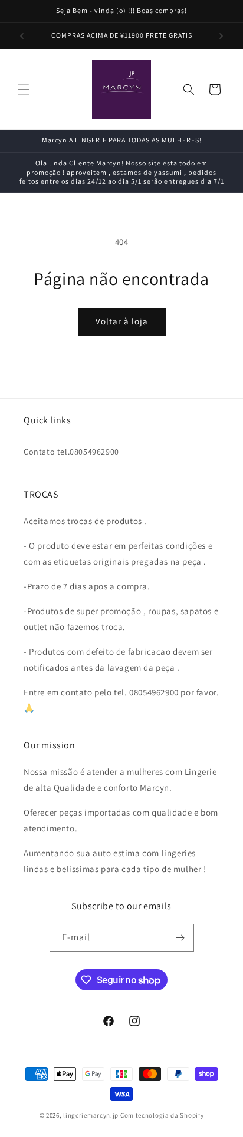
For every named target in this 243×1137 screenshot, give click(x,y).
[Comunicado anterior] (22, 36)
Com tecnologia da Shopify (162, 1115)
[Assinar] (180, 938)
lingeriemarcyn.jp (91, 1115)
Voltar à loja (122, 321)
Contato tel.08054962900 (71, 451)
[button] (24, 89)
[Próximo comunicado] (221, 36)
